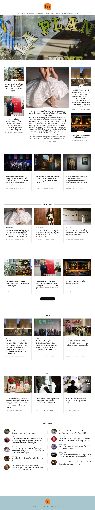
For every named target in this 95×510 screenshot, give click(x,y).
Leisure (80, 86)
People (7, 396)
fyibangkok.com (38, 506)
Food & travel (14, 80)
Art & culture (9, 173)
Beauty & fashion (47, 107)
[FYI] (47, 6)
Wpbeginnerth (60, 506)
